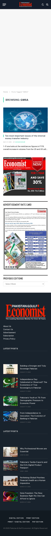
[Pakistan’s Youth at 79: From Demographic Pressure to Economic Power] (10, 401)
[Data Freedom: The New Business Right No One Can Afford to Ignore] (10, 496)
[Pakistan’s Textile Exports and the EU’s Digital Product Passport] (10, 465)
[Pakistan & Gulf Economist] (25, 4)
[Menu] (4, 5)
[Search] (47, 5)
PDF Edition (37, 522)
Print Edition (32, 518)
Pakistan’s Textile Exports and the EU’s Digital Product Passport (33, 465)
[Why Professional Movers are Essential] (10, 452)
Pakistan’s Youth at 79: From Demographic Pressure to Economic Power (33, 400)
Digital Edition (16, 518)
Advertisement (9, 333)
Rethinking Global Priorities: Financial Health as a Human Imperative (32, 480)
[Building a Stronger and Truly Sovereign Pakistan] (10, 369)
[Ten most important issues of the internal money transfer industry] (25, 120)
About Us (7, 326)
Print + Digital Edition (19, 522)
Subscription (8, 336)
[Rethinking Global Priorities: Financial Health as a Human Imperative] (10, 481)
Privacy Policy (9, 339)
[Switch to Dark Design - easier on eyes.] (42, 4)
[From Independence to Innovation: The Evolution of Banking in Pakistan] (10, 416)
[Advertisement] (25, 56)
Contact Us (8, 329)
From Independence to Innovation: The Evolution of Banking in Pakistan (33, 416)
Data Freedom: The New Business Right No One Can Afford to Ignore (32, 496)
